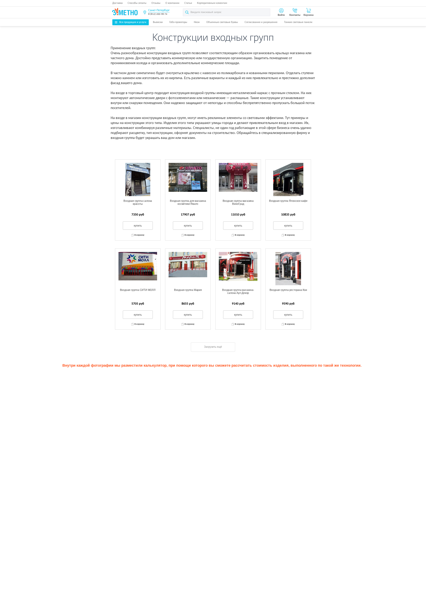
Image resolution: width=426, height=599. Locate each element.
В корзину (139, 235)
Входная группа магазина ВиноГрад (238, 202)
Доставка (117, 3)
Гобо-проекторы (178, 22)
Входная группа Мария (188, 290)
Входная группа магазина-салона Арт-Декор (238, 291)
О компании (172, 3)
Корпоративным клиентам (212, 3)
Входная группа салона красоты (137, 202)
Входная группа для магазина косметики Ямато (188, 202)
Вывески (158, 22)
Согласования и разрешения (261, 22)
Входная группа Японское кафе (288, 200)
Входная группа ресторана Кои (288, 290)
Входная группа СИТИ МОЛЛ (138, 290)
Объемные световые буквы (222, 22)
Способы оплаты (137, 3)
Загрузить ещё (213, 346)
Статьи (188, 3)
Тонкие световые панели (298, 22)
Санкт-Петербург (159, 10)
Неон (197, 22)
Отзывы (155, 3)
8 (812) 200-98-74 (157, 14)
